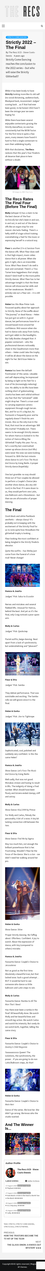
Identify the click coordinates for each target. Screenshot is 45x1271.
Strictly (11, 1224)
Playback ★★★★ (14, 1188)
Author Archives (33, 1181)
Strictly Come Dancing (17, 37)
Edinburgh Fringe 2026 (24, 1185)
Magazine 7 (35, 1264)
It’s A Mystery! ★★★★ (15, 1205)
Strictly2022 (9, 1226)
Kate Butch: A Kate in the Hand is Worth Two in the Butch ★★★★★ (23, 1196)
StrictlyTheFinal (21, 1226)
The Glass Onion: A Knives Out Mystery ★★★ (24, 1245)
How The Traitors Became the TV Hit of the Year (21, 1236)
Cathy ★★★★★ (13, 1213)
